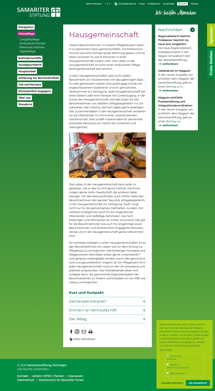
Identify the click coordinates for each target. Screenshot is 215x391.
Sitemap (194, 4)
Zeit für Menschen (94, 4)
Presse (142, 4)
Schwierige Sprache (127, 4)
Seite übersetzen (84, 339)
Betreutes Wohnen (32, 47)
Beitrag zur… (174, 121)
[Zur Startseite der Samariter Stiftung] (38, 12)
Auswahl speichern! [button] (172, 383)
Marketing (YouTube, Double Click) (178, 366)
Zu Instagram (77, 331)
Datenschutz (26, 380)
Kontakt (22, 376)
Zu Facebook (71, 331)
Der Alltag (78, 319)
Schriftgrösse (108, 3)
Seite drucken (90, 331)
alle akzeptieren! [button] (198, 383)
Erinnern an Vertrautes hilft (93, 310)
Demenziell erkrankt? (88, 301)
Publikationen (154, 4)
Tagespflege (28, 51)
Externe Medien (177, 373)
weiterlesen (170, 64)
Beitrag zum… (175, 86)
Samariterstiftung (39, 365)
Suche (183, 4)
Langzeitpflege (29, 39)
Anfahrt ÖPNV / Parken (48, 376)
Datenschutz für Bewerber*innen (61, 380)
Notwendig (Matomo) (173, 357)
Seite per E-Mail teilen (84, 331)
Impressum (75, 376)
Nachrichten (170, 29)
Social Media (168, 4)
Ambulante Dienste (32, 43)
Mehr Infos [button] (166, 349)
